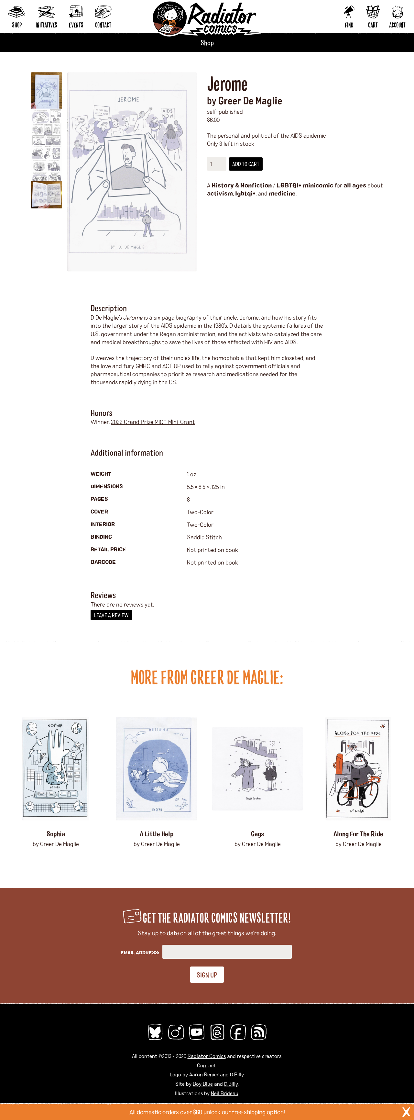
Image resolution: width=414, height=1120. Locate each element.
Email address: (140, 952)
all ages (354, 185)
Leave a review (111, 614)
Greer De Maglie (250, 100)
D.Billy (237, 1074)
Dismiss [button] (406, 1112)
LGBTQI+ (289, 185)
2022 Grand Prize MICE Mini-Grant (153, 421)
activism (220, 193)
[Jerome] (132, 171)
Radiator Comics (207, 1056)
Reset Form (311, 9)
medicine (282, 193)
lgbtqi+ (245, 193)
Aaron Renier (204, 1074)
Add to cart (245, 163)
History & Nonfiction (242, 185)
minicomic (318, 185)
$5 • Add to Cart (156, 860)
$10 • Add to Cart (56, 860)
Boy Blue (203, 1084)
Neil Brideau (224, 1093)
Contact (206, 1065)
